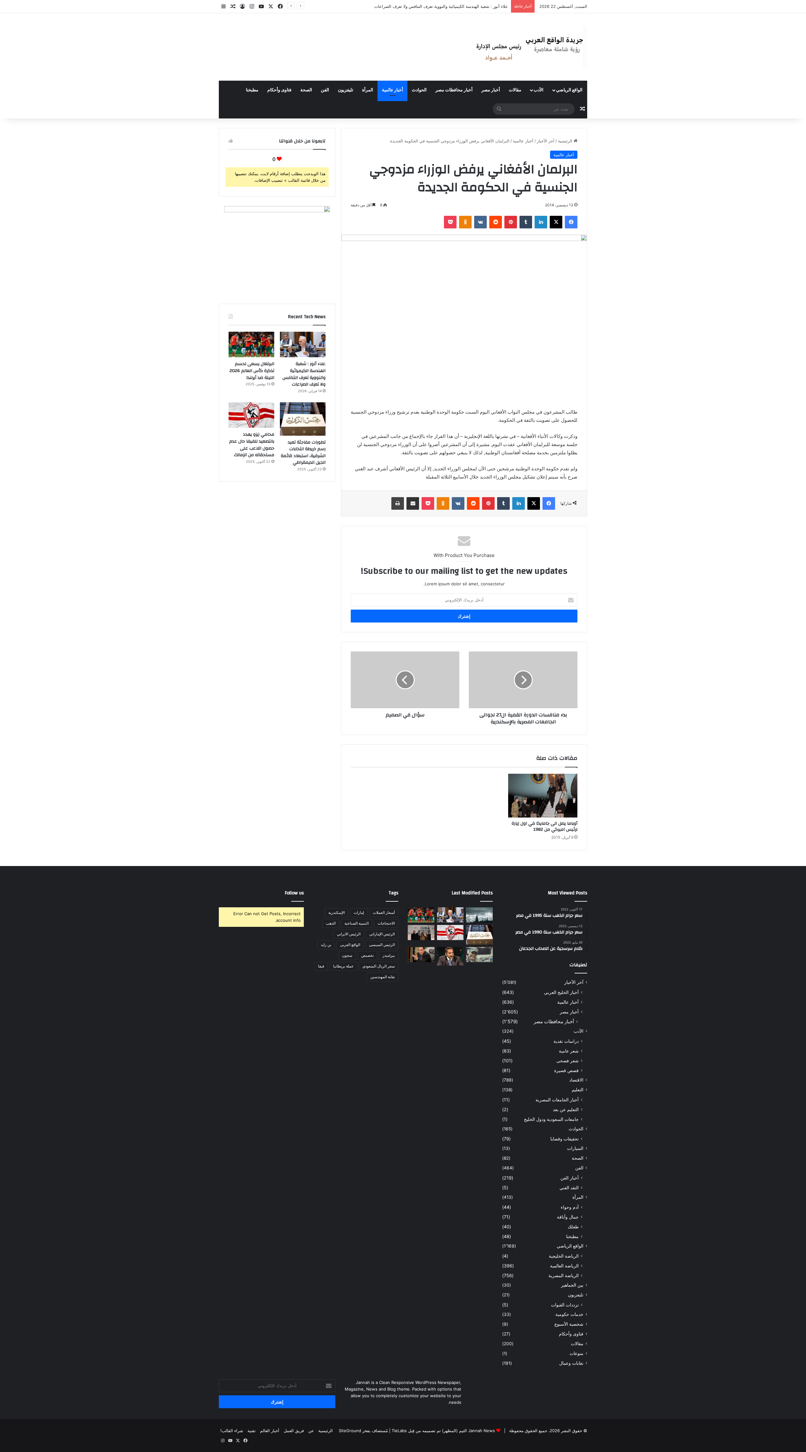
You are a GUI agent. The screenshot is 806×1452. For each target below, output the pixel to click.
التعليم (577, 1089)
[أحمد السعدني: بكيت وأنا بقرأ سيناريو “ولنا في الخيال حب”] (421, 932)
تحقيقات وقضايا (564, 1138)
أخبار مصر (490, 90)
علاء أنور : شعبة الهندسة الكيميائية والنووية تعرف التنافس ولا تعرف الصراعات (304, 374)
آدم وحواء (570, 1207)
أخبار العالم (269, 1430)
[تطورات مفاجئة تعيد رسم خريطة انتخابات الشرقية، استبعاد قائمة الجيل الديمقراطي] (303, 419)
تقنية (251, 1430)
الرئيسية (566, 140)
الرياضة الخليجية (564, 1256)
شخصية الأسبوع (568, 1324)
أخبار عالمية (392, 90)
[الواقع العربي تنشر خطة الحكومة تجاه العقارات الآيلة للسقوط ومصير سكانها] (421, 954)
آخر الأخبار (545, 140)
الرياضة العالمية (564, 1265)
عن (311, 1430)
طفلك (573, 1226)
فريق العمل (294, 1430)
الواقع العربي (350, 944)
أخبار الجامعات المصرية (557, 1099)
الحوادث (419, 90)
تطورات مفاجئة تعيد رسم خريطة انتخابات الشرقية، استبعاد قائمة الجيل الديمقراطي (303, 452)
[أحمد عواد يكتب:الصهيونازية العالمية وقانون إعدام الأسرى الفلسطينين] (479, 914)
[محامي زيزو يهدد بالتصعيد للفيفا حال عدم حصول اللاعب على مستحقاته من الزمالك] (251, 415)
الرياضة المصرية (563, 1275)
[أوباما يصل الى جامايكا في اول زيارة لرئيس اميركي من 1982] (542, 796)
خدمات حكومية (569, 1314)
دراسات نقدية (566, 1041)
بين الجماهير (572, 1285)
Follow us (294, 893)
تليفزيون (345, 90)
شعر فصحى (567, 1060)
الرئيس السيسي (382, 944)
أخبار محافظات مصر (454, 90)
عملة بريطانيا (343, 966)
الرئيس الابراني (348, 934)
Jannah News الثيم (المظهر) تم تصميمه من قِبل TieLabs (443, 1430)
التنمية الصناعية (356, 923)
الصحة (306, 90)
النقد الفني (569, 1187)
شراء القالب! (231, 1430)
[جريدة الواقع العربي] (529, 47)
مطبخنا (252, 90)
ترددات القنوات (565, 1304)
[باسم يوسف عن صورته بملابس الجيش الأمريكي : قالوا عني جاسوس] (479, 954)
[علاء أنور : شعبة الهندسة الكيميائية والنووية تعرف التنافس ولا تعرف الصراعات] (303, 345)
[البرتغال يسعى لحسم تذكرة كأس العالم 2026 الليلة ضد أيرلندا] (251, 345)
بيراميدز (389, 955)
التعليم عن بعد (566, 1109)
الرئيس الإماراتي (382, 934)
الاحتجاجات (386, 923)
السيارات (575, 1148)
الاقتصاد (576, 1079)
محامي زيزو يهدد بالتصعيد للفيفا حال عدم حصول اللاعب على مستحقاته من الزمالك (251, 444)
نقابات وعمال (571, 1363)
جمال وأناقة (568, 1217)
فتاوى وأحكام (279, 90)
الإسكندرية (336, 912)
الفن (325, 90)
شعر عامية (569, 1050)
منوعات (576, 1353)
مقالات (515, 90)
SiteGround (350, 1430)
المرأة (367, 90)
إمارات (359, 912)
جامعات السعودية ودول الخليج (551, 1119)
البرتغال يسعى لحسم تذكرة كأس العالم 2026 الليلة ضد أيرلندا (454, 6)
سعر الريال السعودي (378, 966)
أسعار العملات (384, 912)
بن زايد (326, 944)
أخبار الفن (569, 1177)
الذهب (331, 923)
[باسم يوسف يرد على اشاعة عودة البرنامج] (450, 956)
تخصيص (367, 955)
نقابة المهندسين (382, 976)
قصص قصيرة (566, 1070)
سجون (347, 955)
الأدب (538, 90)
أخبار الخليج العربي (561, 992)
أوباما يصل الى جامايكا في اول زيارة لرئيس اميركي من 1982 (544, 826)
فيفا (321, 966)
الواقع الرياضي (569, 90)
